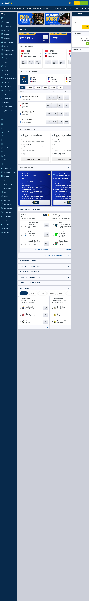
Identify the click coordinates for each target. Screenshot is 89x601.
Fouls (60, 88)
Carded (30, 88)
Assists (53, 88)
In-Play (10, 9)
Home (4, 9)
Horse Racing (19, 9)
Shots (45, 88)
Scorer (38, 88)
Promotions (73, 9)
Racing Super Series (33, 9)
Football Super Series (59, 9)
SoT (22, 88)
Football (46, 9)
